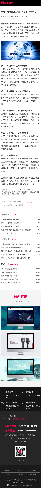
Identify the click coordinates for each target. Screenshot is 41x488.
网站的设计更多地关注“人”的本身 (13, 254)
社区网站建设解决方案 (9, 276)
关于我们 (20, 474)
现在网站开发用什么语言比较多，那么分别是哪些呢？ (17, 230)
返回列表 (30, 202)
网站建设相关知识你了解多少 (11, 223)
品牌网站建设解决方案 (9, 269)
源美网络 (20, 192)
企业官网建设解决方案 (9, 272)
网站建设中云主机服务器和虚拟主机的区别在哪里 (17, 258)
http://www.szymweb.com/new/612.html (21, 190)
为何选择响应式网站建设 (10, 219)
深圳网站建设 (13, 192)
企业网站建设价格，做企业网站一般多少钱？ (17, 244)
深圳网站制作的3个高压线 (15, 205)
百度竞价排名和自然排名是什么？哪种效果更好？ (17, 251)
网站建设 (8, 470)
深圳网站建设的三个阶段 (10, 226)
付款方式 (8, 474)
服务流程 (20, 470)
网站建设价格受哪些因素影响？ (12, 248)
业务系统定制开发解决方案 (10, 283)
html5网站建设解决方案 (9, 279)
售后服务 (33, 470)
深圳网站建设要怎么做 (14, 201)
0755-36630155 (26, 430)
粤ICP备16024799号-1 (20, 482)
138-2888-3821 (28, 426)
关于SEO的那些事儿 (8, 233)
